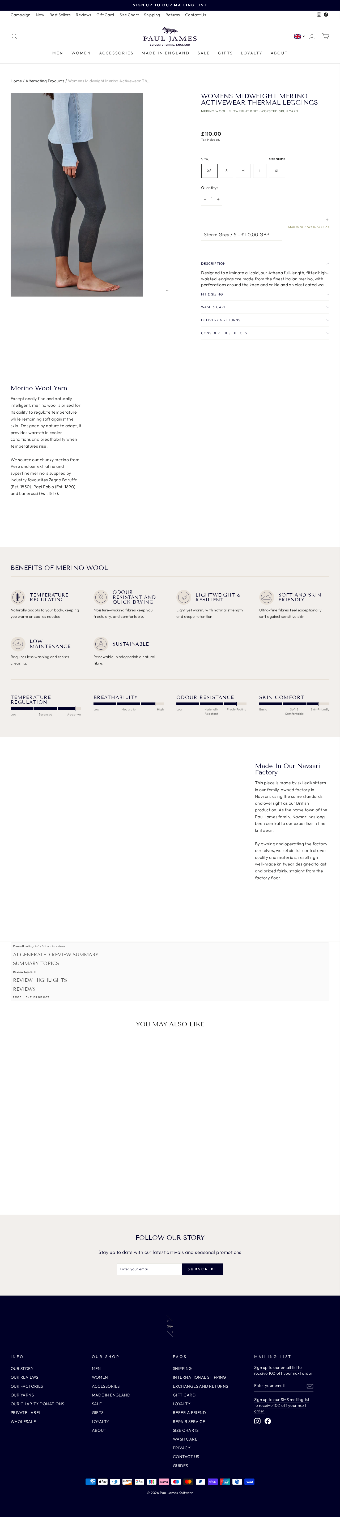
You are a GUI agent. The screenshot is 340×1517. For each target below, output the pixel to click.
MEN (57, 52)
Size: (244, 159)
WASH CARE (185, 1439)
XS (209, 170)
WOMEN (81, 52)
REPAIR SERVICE (189, 1421)
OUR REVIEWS (24, 1377)
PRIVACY (181, 1447)
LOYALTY (252, 52)
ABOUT (279, 52)
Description (213, 263)
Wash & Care (213, 307)
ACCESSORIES (116, 52)
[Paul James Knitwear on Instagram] (257, 1421)
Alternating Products (45, 80)
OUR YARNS (22, 1395)
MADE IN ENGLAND (166, 52)
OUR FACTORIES (27, 1386)
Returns (172, 14)
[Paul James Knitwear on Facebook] (268, 1421)
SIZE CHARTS (186, 1430)
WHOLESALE (23, 1421)
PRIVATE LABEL (26, 1412)
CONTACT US (186, 1456)
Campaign (21, 14)
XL (277, 170)
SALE (204, 52)
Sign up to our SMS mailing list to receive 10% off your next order (281, 1405)
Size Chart (129, 14)
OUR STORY (22, 1368)
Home (16, 80)
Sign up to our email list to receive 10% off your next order (283, 1370)
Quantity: (209, 187)
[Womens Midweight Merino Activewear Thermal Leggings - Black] (48, 1183)
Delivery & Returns (220, 320)
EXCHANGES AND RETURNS (200, 1386)
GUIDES (180, 1465)
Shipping (152, 14)
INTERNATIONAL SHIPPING (199, 1377)
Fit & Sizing (212, 294)
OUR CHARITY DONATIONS (37, 1403)
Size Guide (277, 159)
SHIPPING (182, 1368)
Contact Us (195, 14)
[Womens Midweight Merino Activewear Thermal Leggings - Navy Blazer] (55, 1183)
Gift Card (105, 14)
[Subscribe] (310, 1385)
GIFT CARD (184, 1395)
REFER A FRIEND (189, 1412)
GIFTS (225, 52)
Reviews (83, 14)
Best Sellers (59, 14)
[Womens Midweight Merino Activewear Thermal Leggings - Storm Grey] (41, 1183)
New (40, 14)
